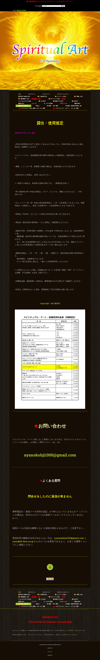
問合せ (37, 105)
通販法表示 (77, 103)
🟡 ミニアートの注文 (61, 96)
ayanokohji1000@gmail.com (50, 454)
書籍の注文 (21, 103)
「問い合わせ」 (31, 634)
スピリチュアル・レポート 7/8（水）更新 (67, 108)
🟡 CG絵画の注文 (42, 96)
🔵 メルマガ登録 (48, 103)
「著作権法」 (71, 630)
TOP (19, 94)
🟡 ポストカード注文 (54, 98)
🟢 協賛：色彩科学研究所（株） (73, 105)
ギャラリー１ (31, 94)
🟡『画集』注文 (78, 96)
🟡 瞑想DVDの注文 (58, 101)
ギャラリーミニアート (63, 94)
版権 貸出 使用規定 (23, 105)
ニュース (34, 103)
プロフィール (63, 103)
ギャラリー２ (46, 94)
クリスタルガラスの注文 (24, 101)
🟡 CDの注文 (42, 101)
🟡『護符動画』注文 (24, 98)
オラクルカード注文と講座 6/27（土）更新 (33, 108)
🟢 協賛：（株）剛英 (52, 105)
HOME (14, 10)
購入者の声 (76, 101)
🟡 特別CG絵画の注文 (24, 96)
